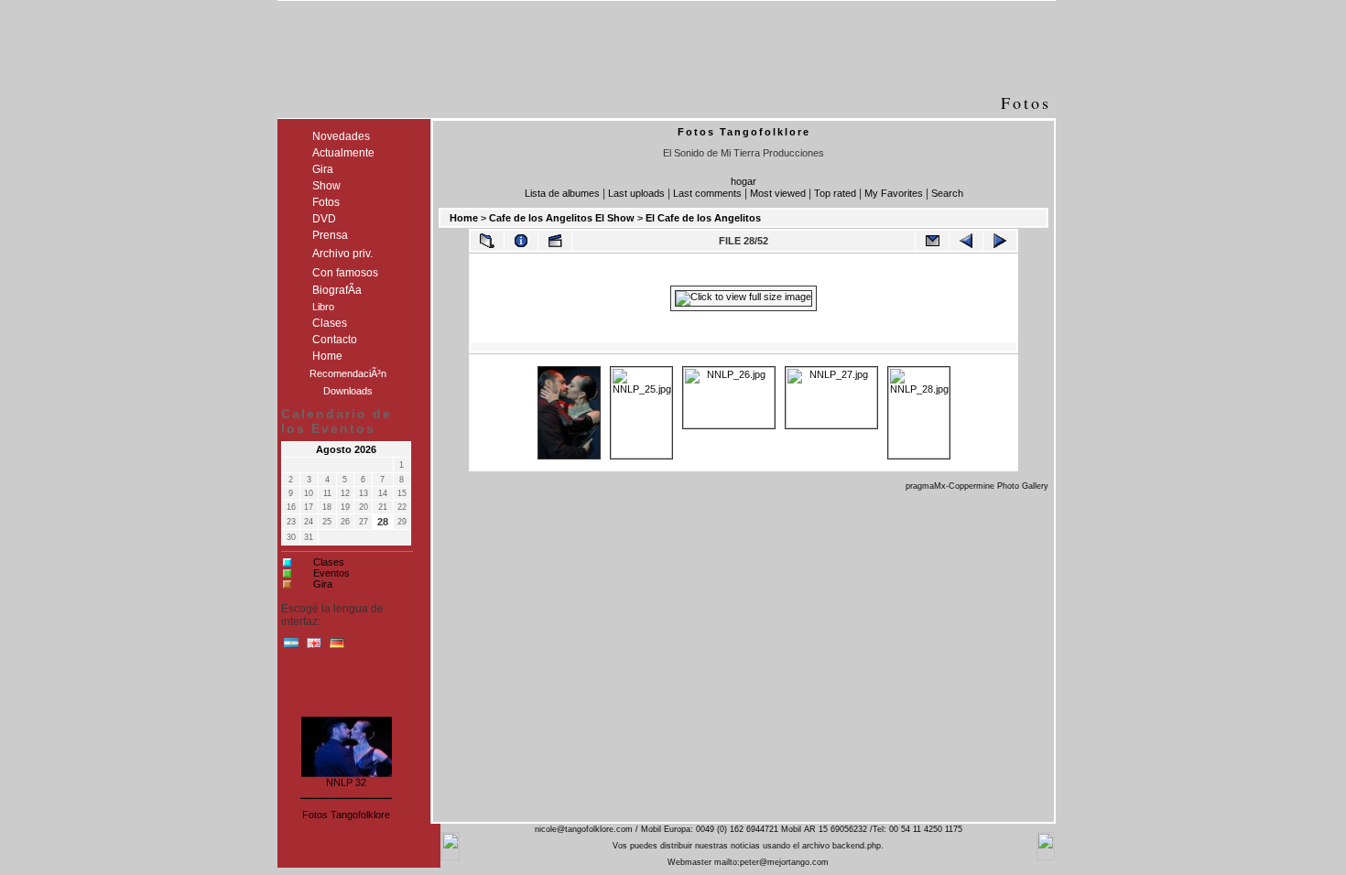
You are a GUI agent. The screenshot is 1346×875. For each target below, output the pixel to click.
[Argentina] (291, 647)
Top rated (835, 193)
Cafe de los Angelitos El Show (562, 217)
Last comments (707, 193)
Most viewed (778, 193)
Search (947, 193)
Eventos (331, 572)
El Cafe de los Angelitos (703, 217)
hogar (743, 181)
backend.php (856, 845)
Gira (322, 583)
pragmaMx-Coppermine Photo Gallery (977, 486)
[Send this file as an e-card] (932, 241)
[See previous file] (966, 241)
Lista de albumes (562, 193)
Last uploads (636, 193)
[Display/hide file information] (521, 241)
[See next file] (999, 241)
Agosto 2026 (346, 449)
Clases (328, 561)
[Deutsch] (337, 647)
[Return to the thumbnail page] (487, 241)
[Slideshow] (554, 241)
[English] (314, 647)
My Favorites (893, 193)
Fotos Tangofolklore (346, 814)
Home (464, 217)
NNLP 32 (346, 780)
